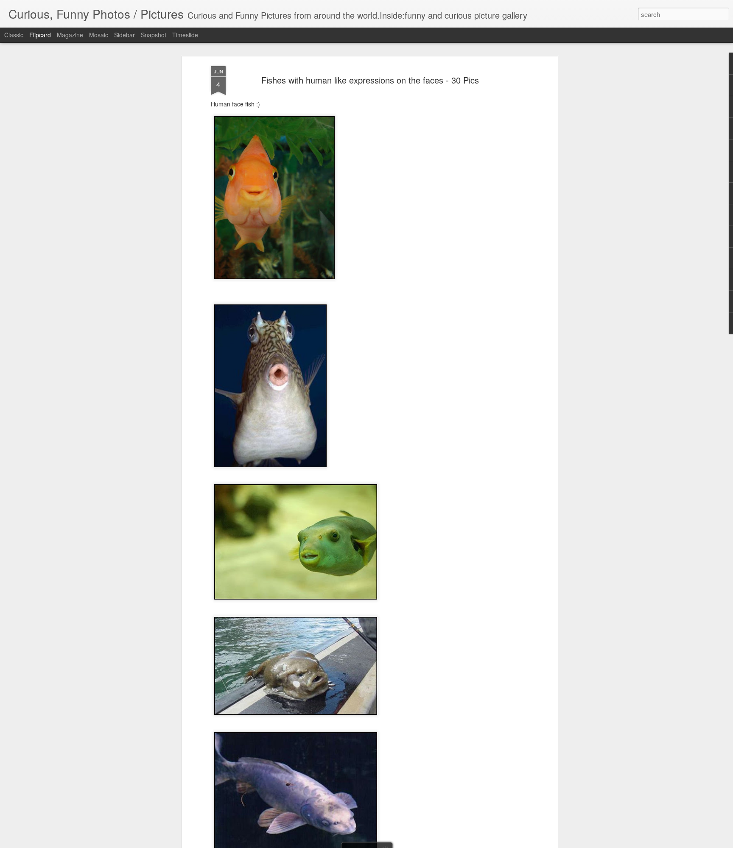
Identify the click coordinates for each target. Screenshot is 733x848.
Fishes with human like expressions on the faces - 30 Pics (370, 80)
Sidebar (124, 35)
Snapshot (153, 35)
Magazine (70, 35)
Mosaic (98, 35)
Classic (13, 35)
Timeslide (185, 35)
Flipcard (40, 35)
